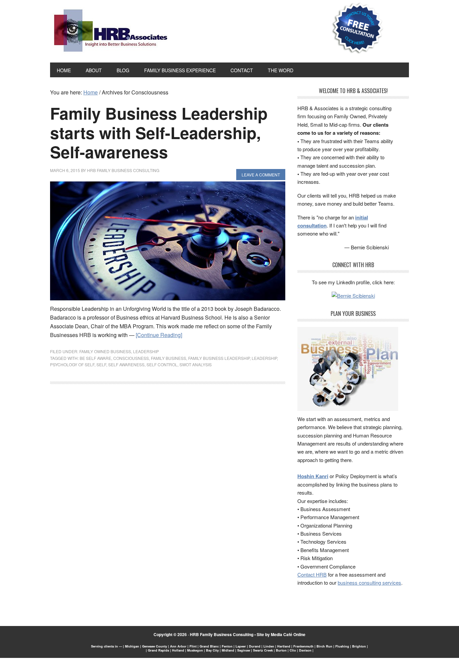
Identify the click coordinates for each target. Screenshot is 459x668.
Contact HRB (312, 574)
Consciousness (131, 358)
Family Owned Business (105, 351)
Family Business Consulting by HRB (110, 32)
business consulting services (369, 582)
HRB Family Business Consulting (221, 634)
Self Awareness (126, 364)
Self (101, 364)
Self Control (162, 364)
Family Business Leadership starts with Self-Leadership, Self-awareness (158, 132)
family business (168, 358)
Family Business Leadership (219, 358)
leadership (264, 358)
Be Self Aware (95, 358)
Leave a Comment (261, 174)
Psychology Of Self (72, 364)
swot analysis (195, 364)
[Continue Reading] (159, 335)
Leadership (146, 351)
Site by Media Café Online (281, 634)
